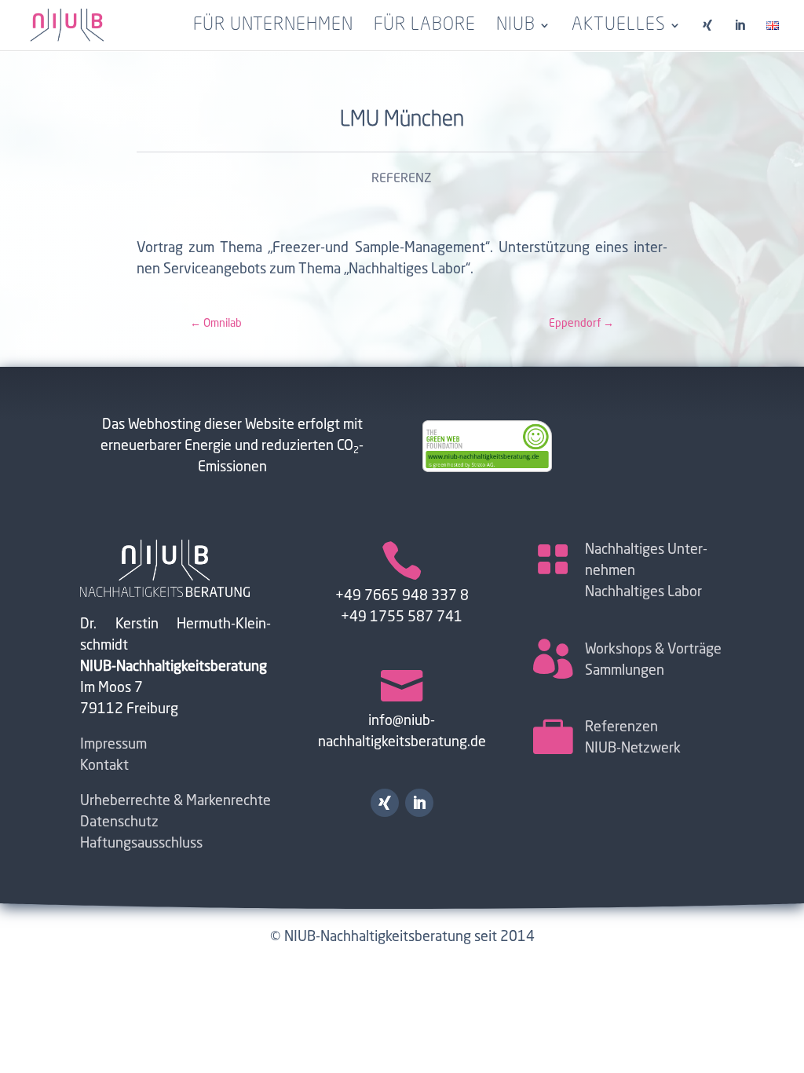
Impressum (113, 745)
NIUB (515, 27)
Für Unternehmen (273, 27)
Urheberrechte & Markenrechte (175, 801)
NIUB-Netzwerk (633, 749)
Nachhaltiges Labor (643, 592)
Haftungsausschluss (141, 844)
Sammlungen (624, 671)
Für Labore (425, 27)
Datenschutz (119, 822)
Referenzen (621, 727)
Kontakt (104, 766)
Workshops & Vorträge (653, 650)
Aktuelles (619, 27)
